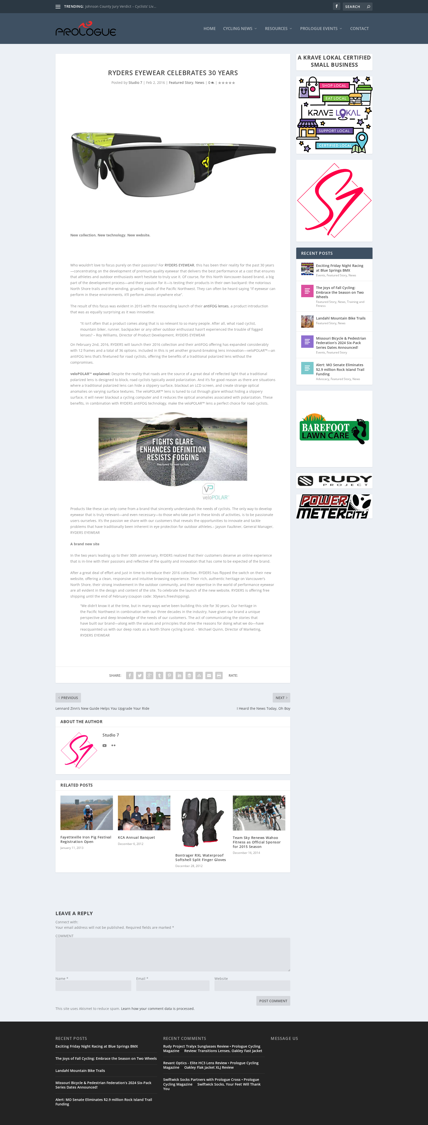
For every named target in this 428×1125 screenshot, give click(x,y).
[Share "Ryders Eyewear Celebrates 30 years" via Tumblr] (159, 675)
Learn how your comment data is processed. (158, 1008)
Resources (276, 29)
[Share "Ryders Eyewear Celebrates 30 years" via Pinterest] (169, 675)
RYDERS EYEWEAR (179, 265)
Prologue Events (319, 29)
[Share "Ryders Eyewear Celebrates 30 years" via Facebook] (130, 675)
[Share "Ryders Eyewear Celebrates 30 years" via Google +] (150, 675)
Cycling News (237, 29)
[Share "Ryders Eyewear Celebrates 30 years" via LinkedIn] (179, 675)
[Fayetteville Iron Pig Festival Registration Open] (86, 813)
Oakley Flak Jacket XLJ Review (209, 1067)
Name (61, 978)
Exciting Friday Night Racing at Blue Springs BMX (339, 267)
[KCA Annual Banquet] (144, 813)
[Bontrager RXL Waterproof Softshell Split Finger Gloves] (201, 822)
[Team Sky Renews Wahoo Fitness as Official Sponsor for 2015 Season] (259, 813)
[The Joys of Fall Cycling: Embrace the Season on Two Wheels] (307, 291)
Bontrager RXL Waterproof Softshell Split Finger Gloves (200, 857)
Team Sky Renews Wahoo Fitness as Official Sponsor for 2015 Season (257, 842)
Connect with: (66, 922)
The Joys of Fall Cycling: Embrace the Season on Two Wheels (340, 292)
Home (210, 29)
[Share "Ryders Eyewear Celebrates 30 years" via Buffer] (189, 675)
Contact (359, 29)
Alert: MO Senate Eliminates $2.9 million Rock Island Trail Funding (340, 369)
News (199, 82)
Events (320, 275)
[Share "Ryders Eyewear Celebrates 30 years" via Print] (219, 675)
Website (221, 978)
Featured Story (181, 82)
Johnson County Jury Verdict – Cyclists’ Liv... (120, 6)
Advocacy (322, 379)
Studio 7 (135, 82)
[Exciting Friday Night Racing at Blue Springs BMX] (307, 269)
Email (142, 978)
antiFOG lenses (216, 306)
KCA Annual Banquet (136, 837)
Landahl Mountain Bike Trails (341, 318)
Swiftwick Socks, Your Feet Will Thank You (212, 1086)
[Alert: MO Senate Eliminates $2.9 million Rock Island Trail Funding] (307, 368)
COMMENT (64, 935)
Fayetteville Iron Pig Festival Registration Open (85, 839)
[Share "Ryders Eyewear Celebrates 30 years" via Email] (209, 675)
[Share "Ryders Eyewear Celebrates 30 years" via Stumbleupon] (199, 675)
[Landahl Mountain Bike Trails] (307, 321)
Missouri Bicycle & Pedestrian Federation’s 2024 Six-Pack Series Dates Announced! (341, 343)
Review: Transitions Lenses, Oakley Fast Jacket (223, 1050)
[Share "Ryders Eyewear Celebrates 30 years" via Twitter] (140, 675)
